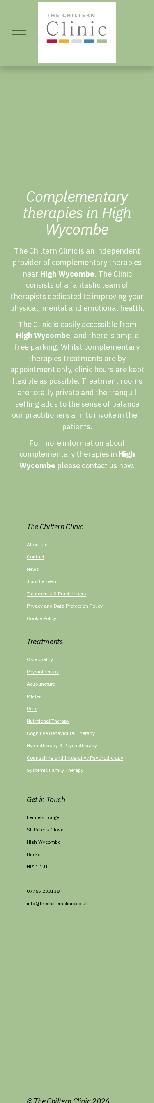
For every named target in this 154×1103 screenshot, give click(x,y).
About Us (37, 544)
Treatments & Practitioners (56, 593)
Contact (35, 557)
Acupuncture (41, 684)
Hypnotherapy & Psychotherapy (62, 745)
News (33, 569)
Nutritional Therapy (48, 721)
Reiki (32, 708)
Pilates (34, 696)
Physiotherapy (43, 671)
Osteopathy (40, 659)
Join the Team (42, 581)
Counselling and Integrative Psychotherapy (75, 758)
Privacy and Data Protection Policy (65, 606)
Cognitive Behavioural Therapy (61, 733)
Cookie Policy (41, 618)
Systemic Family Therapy (55, 770)
